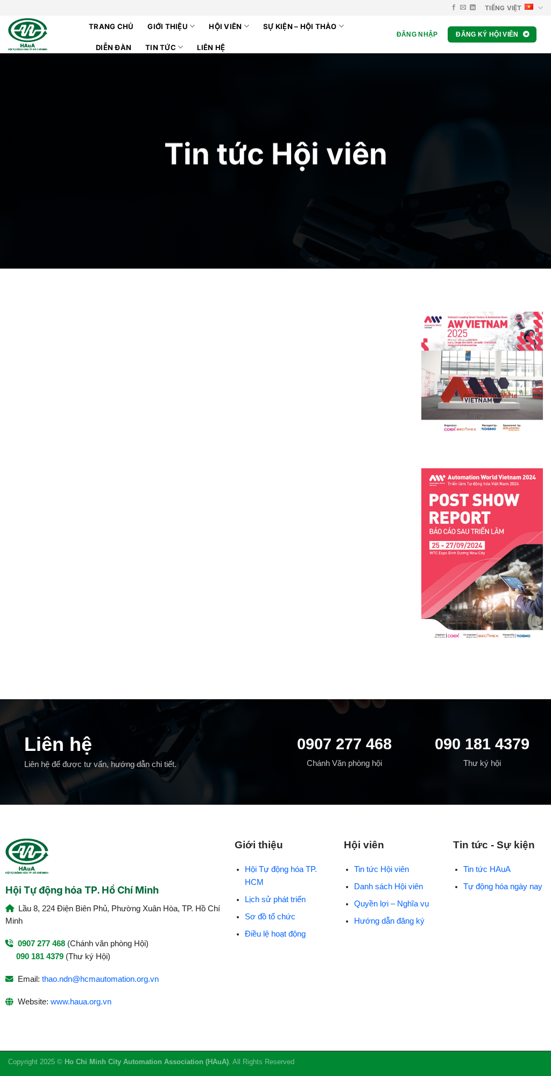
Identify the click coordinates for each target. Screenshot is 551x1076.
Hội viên (225, 26)
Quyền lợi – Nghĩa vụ (391, 903)
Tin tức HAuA (487, 869)
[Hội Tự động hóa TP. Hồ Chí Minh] (40, 34)
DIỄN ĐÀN (113, 47)
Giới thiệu (167, 26)
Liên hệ (211, 47)
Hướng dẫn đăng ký (389, 921)
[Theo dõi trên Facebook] (454, 7)
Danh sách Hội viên (388, 886)
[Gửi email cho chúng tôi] (463, 7)
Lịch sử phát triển (275, 899)
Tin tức (160, 47)
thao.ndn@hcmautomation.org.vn (100, 979)
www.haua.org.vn (81, 1001)
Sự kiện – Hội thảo (300, 26)
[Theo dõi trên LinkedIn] (473, 7)
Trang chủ (111, 26)
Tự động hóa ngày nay (502, 886)
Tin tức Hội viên (381, 869)
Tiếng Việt (503, 8)
